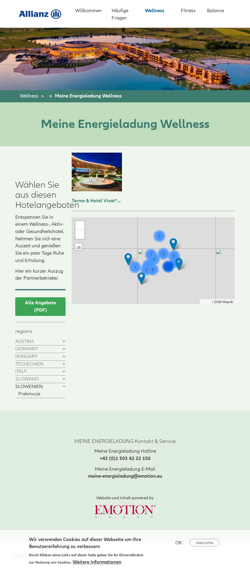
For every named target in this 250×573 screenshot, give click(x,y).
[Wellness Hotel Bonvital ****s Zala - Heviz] (179, 264)
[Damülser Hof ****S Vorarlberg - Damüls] (128, 259)
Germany (26, 349)
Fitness (188, 11)
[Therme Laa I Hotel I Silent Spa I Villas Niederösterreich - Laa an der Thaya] (173, 244)
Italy (21, 371)
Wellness (154, 11)
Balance (215, 11)
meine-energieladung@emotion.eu (125, 476)
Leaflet (206, 301)
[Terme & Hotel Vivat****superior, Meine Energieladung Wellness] (97, 172)
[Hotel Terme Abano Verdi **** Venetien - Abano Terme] (141, 278)
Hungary (26, 356)
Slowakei (27, 379)
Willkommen (88, 11)
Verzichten (204, 543)
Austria (24, 341)
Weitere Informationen (97, 562)
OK (178, 543)
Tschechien (29, 364)
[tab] (40, 342)
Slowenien (29, 387)
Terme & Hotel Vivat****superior (97, 201)
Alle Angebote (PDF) (40, 306)
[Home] (42, 13)
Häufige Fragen (120, 14)
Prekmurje (29, 394)
